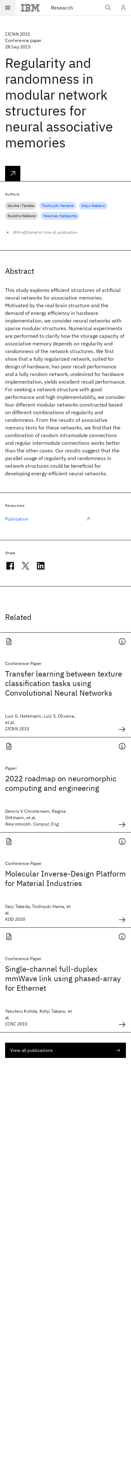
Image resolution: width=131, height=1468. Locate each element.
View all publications (31, 1050)
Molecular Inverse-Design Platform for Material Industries (65, 878)
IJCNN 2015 (17, 34)
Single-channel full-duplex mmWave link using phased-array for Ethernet (63, 978)
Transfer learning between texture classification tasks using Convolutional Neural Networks (63, 683)
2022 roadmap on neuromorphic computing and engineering (60, 783)
